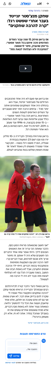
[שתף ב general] (4, 3)
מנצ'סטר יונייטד (34, 323)
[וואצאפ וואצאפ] (10, 3)
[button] (39, 3)
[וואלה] (25, 3)
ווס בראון (44, 323)
